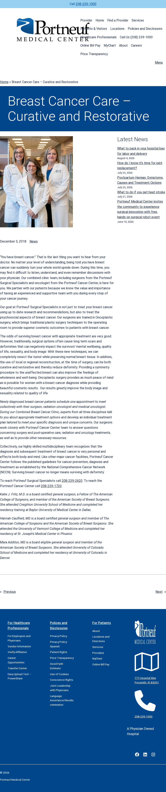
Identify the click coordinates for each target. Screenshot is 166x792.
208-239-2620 (72, 481)
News (34, 241)
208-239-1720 (51, 486)
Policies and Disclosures (145, 29)
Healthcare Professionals (98, 37)
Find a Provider (117, 20)
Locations (117, 29)
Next (159, 592)
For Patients (101, 623)
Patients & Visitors (93, 29)
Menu (159, 62)
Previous (9, 592)
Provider (86, 20)
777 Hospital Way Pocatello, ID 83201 (147, 680)
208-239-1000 (86, 4)
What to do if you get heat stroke (141, 192)
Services (138, 20)
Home (100, 20)
